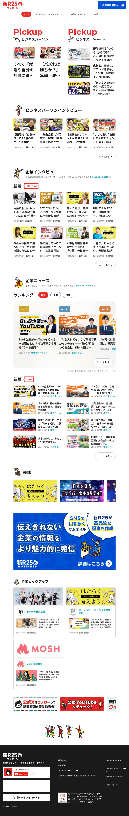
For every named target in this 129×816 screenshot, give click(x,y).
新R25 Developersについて (115, 778)
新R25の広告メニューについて (116, 770)
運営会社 (62, 760)
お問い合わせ (112, 784)
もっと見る (104, 156)
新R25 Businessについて (116, 762)
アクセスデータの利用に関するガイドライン (77, 777)
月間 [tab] (68, 295)
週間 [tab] (55, 295)
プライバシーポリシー (68, 770)
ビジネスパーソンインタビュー (50, 14)
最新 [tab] (43, 295)
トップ (26, 14)
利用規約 (62, 765)
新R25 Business (99, 176)
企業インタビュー (79, 14)
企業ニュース (100, 14)
